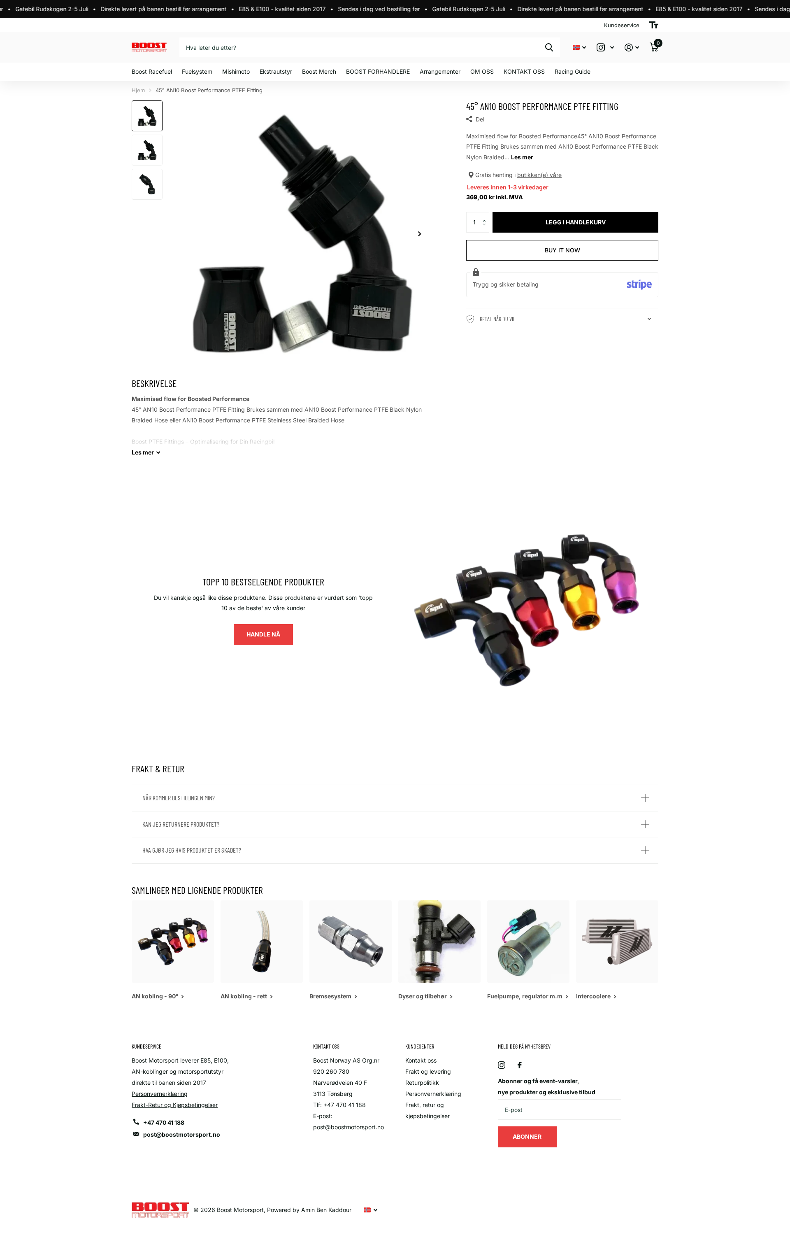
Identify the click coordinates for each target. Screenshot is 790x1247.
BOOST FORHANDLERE (378, 71)
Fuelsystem (197, 71)
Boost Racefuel (152, 71)
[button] (486, 215)
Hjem (138, 90)
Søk (549, 47)
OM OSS (482, 71)
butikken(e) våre (539, 174)
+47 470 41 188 (163, 1122)
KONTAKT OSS (524, 71)
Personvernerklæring (160, 1093)
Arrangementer (440, 71)
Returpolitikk (422, 1082)
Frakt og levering (428, 1071)
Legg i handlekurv (576, 222)
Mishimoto (236, 71)
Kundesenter (419, 1046)
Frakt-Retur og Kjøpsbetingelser (175, 1104)
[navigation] (147, 115)
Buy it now (562, 250)
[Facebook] (520, 1065)
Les (143, 452)
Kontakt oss (421, 1060)
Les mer (522, 157)
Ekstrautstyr (276, 71)
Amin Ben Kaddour (326, 1209)
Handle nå (263, 634)
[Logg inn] (631, 47)
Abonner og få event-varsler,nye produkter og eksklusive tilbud (546, 1086)
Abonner (528, 1136)
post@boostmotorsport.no (181, 1134)
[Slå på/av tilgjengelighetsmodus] (653, 25)
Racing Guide (572, 71)
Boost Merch (319, 71)
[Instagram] (501, 1065)
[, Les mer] (605, 47)
